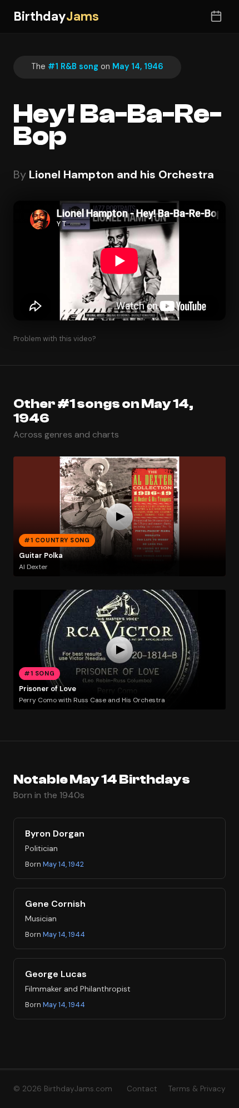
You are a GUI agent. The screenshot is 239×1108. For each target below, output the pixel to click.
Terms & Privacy (197, 1089)
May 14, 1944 (64, 934)
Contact (142, 1089)
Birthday (56, 16)
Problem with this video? (54, 338)
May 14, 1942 (63, 864)
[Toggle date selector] (216, 16)
